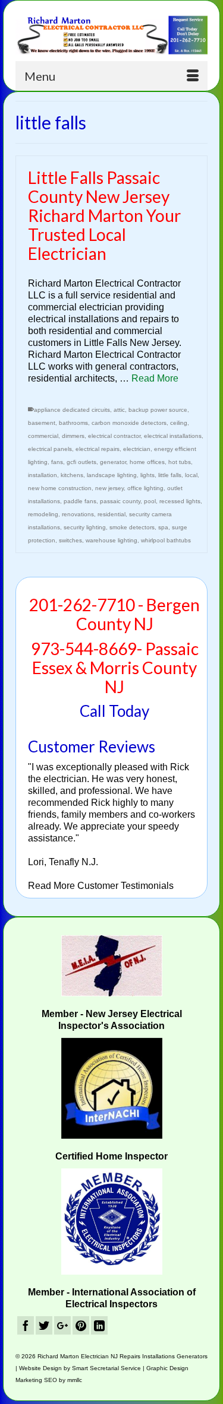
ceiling (178, 423)
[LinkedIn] (99, 1325)
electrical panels (50, 449)
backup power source (157, 409)
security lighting (85, 527)
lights (147, 475)
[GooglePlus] (62, 1325)
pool (150, 501)
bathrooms (73, 423)
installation (42, 475)
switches (70, 540)
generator (113, 462)
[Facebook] (25, 1325)
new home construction (60, 488)
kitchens (72, 475)
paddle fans (80, 501)
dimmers (73, 436)
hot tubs (179, 462)
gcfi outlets (81, 462)
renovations (78, 514)
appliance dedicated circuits (72, 409)
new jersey (109, 488)
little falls (169, 475)
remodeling (43, 514)
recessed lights (179, 501)
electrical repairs (98, 449)
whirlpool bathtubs (166, 540)
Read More (154, 378)
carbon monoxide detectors (129, 423)
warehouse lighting (111, 540)
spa (163, 527)
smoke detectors (132, 527)
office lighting (145, 488)
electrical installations (173, 436)
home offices (147, 462)
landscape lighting (112, 475)
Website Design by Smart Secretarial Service (80, 1368)
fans (57, 462)
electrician (136, 449)
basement (41, 423)
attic (119, 409)
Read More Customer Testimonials (101, 886)
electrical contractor (114, 436)
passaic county (120, 501)
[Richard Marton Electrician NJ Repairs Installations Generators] (111, 35)
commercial (43, 436)
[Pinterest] (81, 1325)
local (191, 475)
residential (111, 514)
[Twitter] (44, 1325)
